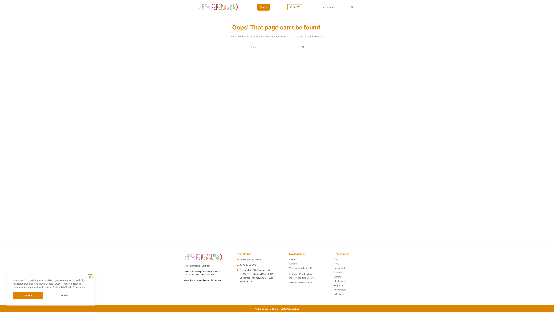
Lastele (337, 276)
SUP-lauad (339, 293)
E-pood (293, 263)
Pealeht (293, 259)
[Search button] (303, 47)
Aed (336, 259)
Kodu (336, 263)
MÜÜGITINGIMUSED (300, 273)
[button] (90, 277)
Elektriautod (340, 281)
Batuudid (338, 272)
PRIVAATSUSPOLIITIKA (301, 282)
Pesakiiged (339, 267)
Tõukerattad (340, 289)
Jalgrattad (339, 285)
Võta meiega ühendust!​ (300, 267)
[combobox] (274, 47)
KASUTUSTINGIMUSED (302, 278)
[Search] (352, 7)
